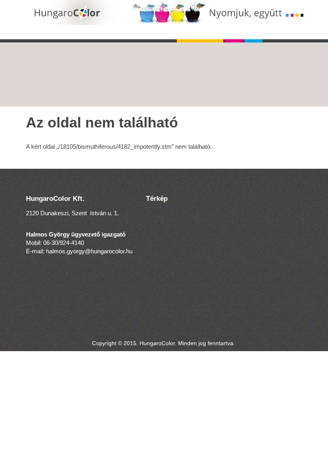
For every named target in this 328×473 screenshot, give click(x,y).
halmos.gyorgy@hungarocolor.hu (89, 251)
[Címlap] (170, 12)
